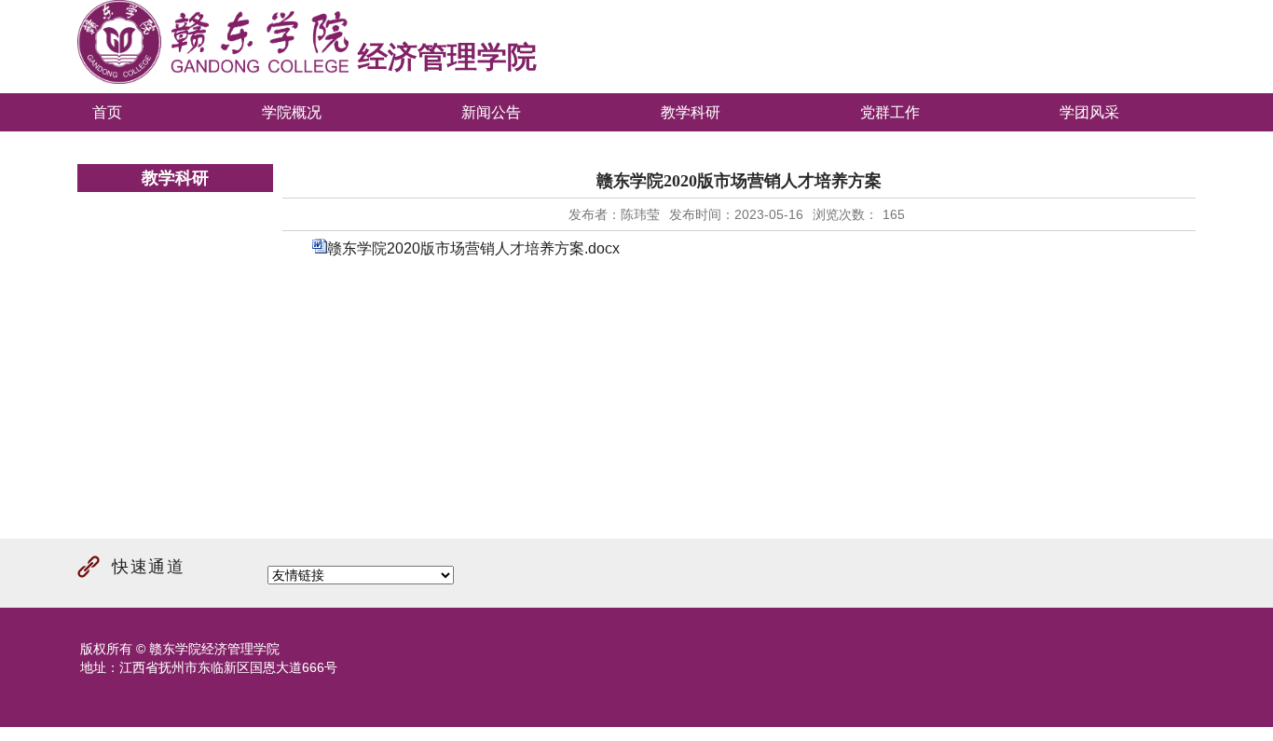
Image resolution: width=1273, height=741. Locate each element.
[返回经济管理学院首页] (213, 79)
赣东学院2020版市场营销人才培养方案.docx (473, 248)
